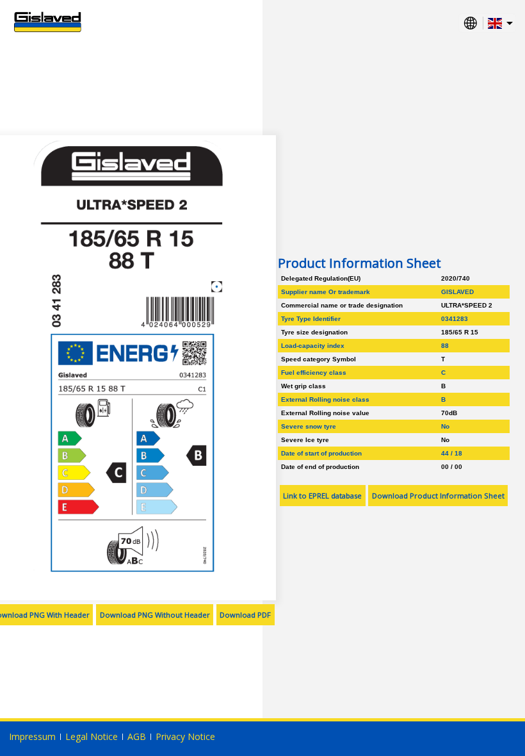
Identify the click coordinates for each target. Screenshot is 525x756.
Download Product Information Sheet (438, 495)
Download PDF (245, 615)
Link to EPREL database (322, 495)
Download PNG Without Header (155, 615)
